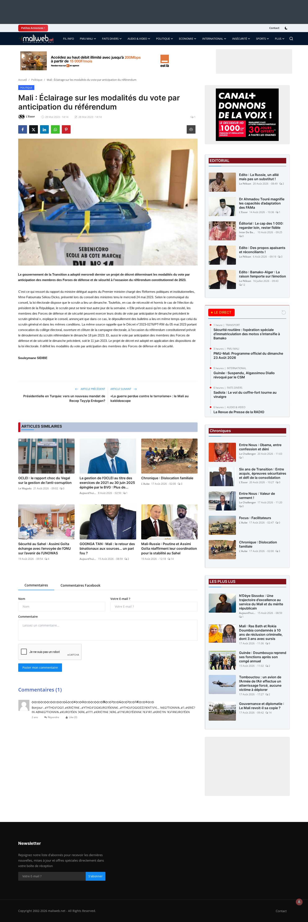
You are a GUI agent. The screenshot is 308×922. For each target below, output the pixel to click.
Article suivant (121, 389)
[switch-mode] (286, 28)
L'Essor (243, 212)
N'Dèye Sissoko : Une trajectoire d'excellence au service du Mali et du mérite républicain (261, 602)
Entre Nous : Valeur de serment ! (257, 495)
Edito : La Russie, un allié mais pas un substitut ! (259, 177)
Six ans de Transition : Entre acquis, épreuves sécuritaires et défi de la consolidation (262, 473)
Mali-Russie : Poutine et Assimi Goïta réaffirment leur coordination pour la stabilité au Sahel (169, 548)
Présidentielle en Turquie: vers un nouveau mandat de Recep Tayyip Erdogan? (64, 398)
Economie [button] (186, 38)
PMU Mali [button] (86, 38)
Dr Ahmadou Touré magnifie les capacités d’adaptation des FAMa (261, 203)
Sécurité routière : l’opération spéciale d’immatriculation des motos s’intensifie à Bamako (247, 334)
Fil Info (68, 38)
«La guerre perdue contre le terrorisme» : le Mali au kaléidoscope (149, 398)
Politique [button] (163, 38)
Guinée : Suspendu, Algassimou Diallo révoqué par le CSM (244, 375)
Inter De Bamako (247, 232)
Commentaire (28, 617)
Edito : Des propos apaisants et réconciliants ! (262, 250)
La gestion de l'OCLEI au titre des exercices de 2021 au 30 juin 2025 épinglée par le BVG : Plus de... (107, 482)
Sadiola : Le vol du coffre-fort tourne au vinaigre (245, 394)
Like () (73, 717)
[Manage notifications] (299, 902)
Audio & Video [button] (137, 38)
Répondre (53, 717)
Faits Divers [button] (110, 38)
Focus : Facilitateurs (255, 518)
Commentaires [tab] (36, 585)
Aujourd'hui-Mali (88, 493)
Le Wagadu (25, 488)
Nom (21, 599)
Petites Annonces (32, 28)
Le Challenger (247, 454)
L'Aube (145, 484)
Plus (278, 38)
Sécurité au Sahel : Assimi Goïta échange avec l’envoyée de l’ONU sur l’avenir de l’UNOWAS (44, 548)
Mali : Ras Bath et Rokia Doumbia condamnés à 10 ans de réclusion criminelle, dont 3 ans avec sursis (261, 632)
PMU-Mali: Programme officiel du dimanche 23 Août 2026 (248, 355)
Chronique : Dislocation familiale (167, 478)
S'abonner (95, 876)
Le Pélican (245, 183)
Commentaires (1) (40, 689)
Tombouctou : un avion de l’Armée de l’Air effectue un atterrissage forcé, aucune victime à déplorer (260, 683)
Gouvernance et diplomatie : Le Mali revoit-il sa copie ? (261, 706)
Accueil (22, 80)
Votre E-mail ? (120, 599)
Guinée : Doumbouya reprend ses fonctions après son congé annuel (262, 657)
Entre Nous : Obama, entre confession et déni (260, 447)
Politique (36, 80)
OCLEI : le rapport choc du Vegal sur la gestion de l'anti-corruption (45, 480)
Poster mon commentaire (40, 667)
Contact (274, 28)
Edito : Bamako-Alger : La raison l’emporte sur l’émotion (262, 274)
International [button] (212, 38)
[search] (291, 38)
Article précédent (92, 389)
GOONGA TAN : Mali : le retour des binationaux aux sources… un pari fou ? (107, 548)
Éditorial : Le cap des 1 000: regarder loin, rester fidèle (261, 225)
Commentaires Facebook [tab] (80, 585)
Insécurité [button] (239, 38)
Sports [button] (261, 38)
